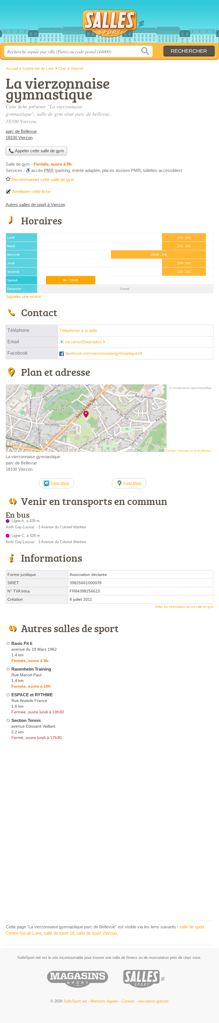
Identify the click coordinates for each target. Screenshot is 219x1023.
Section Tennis (26, 720)
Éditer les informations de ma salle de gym (184, 606)
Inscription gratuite (153, 1001)
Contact (128, 1001)
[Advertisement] (165, 116)
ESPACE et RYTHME (32, 694)
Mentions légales (104, 1001)
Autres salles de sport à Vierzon (35, 204)
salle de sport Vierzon (96, 933)
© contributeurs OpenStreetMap (191, 387)
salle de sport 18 (59, 933)
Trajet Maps (132, 483)
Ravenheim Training (31, 669)
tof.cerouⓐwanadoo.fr (85, 342)
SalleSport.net (109, 23)
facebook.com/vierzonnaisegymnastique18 (103, 353)
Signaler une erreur (23, 296)
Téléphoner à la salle (78, 330)
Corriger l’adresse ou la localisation (189, 450)
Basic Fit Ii (21, 643)
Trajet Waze (60, 483)
